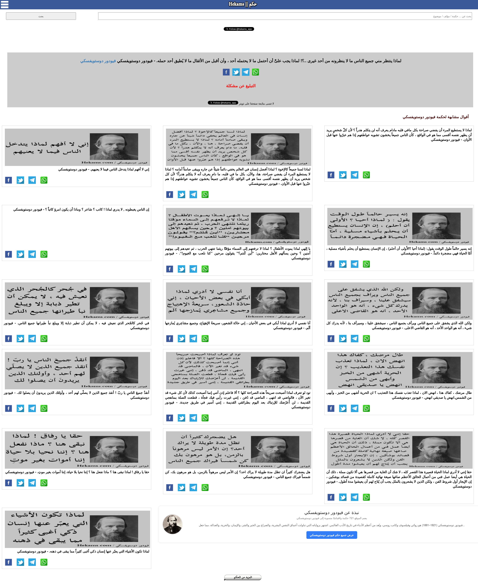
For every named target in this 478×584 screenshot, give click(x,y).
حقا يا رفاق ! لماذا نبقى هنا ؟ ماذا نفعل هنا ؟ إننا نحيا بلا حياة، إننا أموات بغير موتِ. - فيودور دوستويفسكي (77, 471)
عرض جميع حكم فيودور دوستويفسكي (332, 535)
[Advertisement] (239, 41)
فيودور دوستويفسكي (98, 60)
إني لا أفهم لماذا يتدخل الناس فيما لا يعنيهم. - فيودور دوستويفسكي (103, 169)
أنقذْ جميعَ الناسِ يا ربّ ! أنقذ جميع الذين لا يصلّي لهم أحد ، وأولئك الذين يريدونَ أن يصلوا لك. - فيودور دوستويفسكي (76, 395)
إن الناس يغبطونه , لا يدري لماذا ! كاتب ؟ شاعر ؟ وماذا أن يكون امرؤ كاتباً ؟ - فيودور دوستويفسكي (81, 209)
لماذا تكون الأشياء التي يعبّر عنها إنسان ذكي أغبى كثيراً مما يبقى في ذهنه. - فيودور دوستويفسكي (83, 551)
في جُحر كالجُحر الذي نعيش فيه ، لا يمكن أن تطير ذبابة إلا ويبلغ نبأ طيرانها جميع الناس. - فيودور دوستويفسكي (76, 325)
